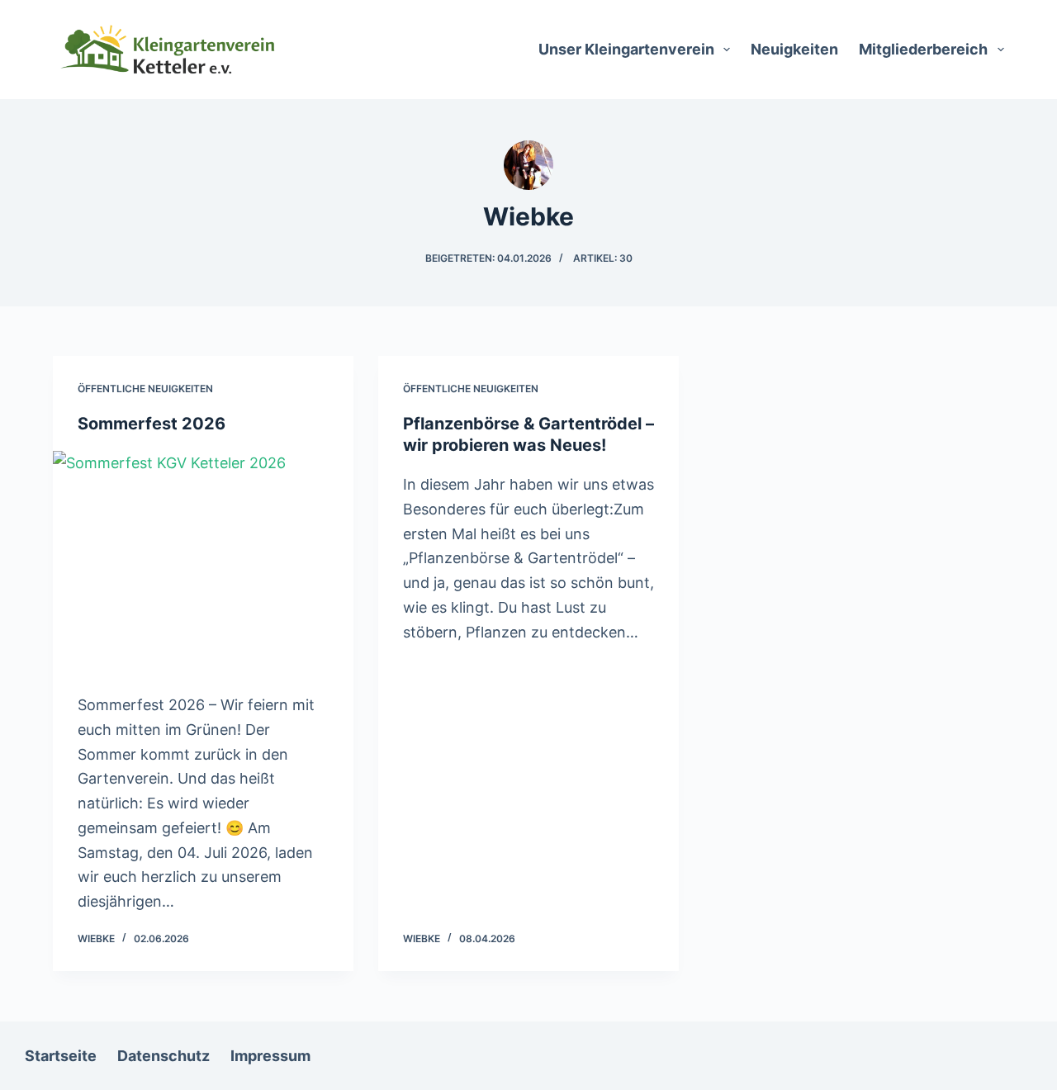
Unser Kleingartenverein (626, 49)
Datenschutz (163, 1055)
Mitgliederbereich (923, 49)
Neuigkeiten (794, 49)
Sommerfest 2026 (151, 424)
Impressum (270, 1055)
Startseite (61, 1055)
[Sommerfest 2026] (203, 563)
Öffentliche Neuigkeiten (145, 388)
